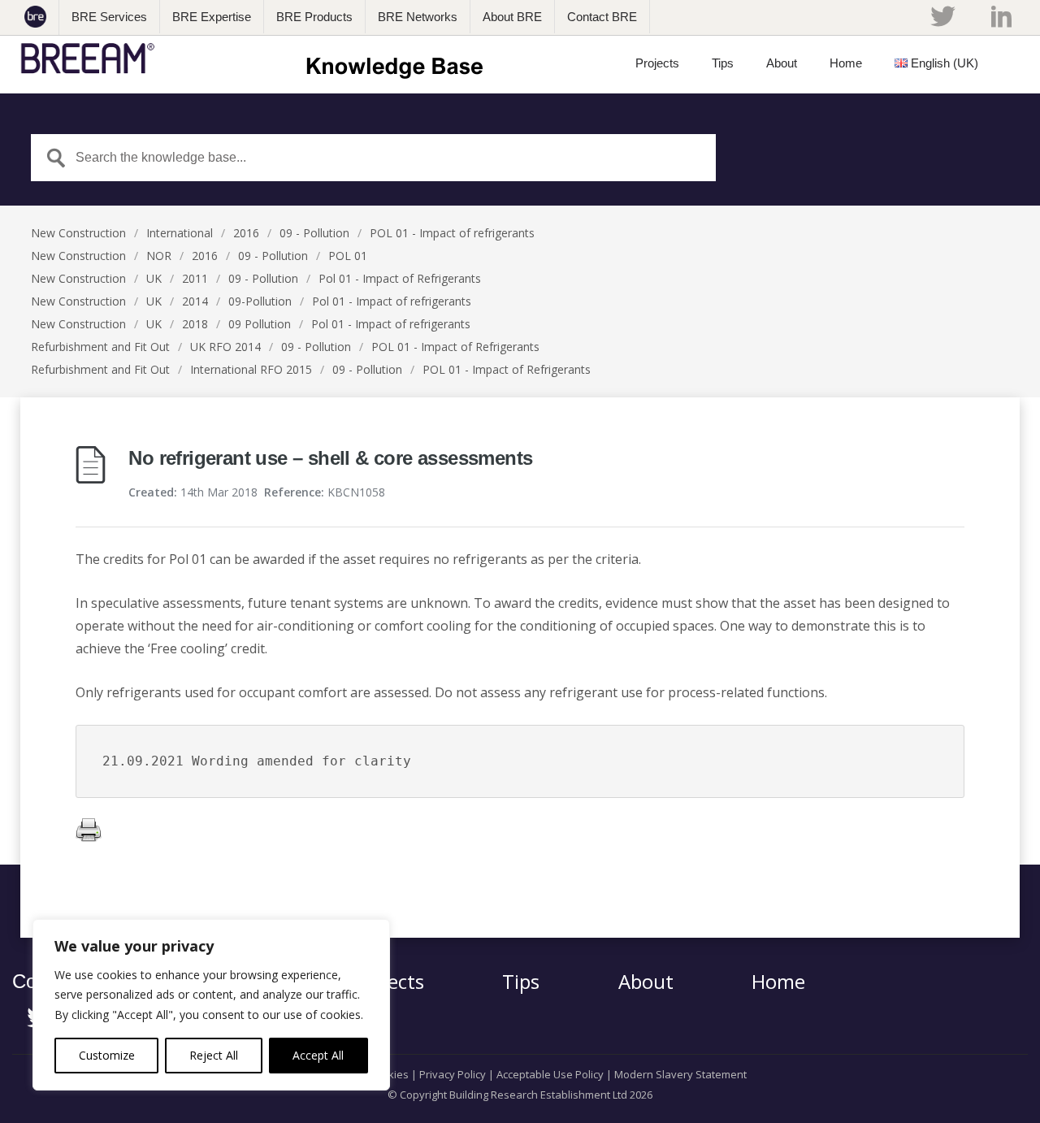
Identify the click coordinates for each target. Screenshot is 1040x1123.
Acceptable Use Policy (550, 1074)
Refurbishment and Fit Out (100, 346)
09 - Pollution (314, 233)
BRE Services (109, 17)
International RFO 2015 (251, 369)
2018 (195, 324)
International (179, 233)
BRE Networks (417, 17)
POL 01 (347, 255)
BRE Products (314, 17)
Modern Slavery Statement (680, 1074)
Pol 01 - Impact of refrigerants (391, 301)
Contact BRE (602, 17)
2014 (195, 301)
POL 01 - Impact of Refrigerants (455, 346)
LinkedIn (1001, 16)
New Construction (78, 233)
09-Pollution (260, 301)
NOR (158, 255)
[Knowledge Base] (257, 58)
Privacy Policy (452, 1074)
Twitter (942, 16)
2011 (195, 278)
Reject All (213, 1055)
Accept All (318, 1055)
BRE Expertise (211, 17)
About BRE (512, 17)
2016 (246, 233)
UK (154, 278)
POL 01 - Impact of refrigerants (452, 233)
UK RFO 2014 (225, 346)
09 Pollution (259, 324)
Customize (107, 1055)
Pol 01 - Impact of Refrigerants (399, 278)
